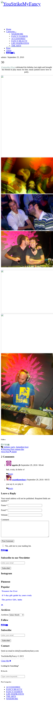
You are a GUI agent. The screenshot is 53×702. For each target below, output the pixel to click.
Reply (10, 474)
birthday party (9, 447)
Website (4, 515)
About (8, 50)
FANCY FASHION (19, 36)
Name (4, 505)
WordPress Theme (8, 658)
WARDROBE (17, 34)
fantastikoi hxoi (22, 447)
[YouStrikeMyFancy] (21, 3)
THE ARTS (16, 45)
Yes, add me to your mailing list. (18, 546)
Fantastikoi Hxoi (8, 67)
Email (4, 510)
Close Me (5, 661)
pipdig (22, 658)
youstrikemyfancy (19, 480)
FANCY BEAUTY (19, 41)
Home (8, 29)
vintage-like (13, 449)
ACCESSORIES (18, 38)
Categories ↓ (11, 31)
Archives (4, 615)
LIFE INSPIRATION (20, 43)
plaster (9, 452)
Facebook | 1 (7, 653)
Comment (5, 519)
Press (8, 48)
